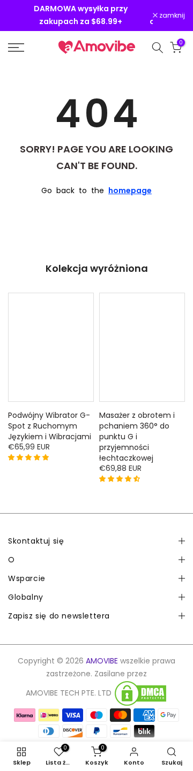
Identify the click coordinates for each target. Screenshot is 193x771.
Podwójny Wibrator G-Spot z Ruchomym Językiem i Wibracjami (49, 426)
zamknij (171, 15)
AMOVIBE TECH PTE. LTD (69, 693)
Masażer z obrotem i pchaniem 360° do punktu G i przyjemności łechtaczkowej (137, 436)
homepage (130, 190)
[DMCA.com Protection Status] (140, 693)
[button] (29, 457)
